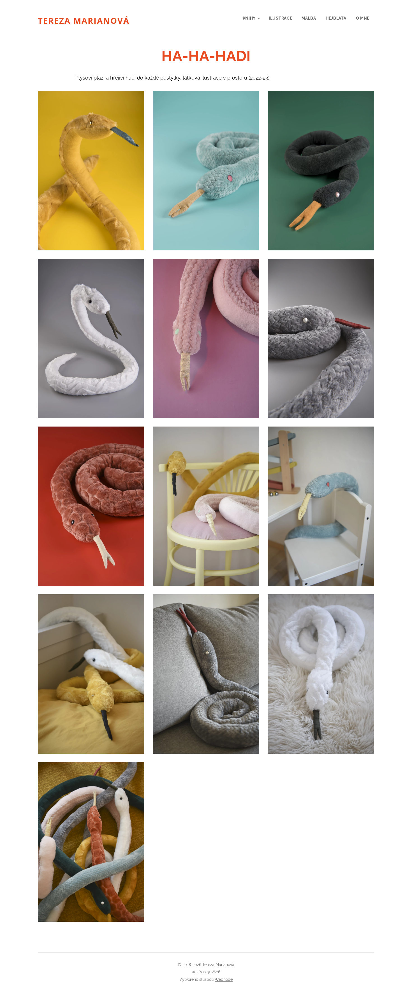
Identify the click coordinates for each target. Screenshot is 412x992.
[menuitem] (251, 18)
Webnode (224, 979)
